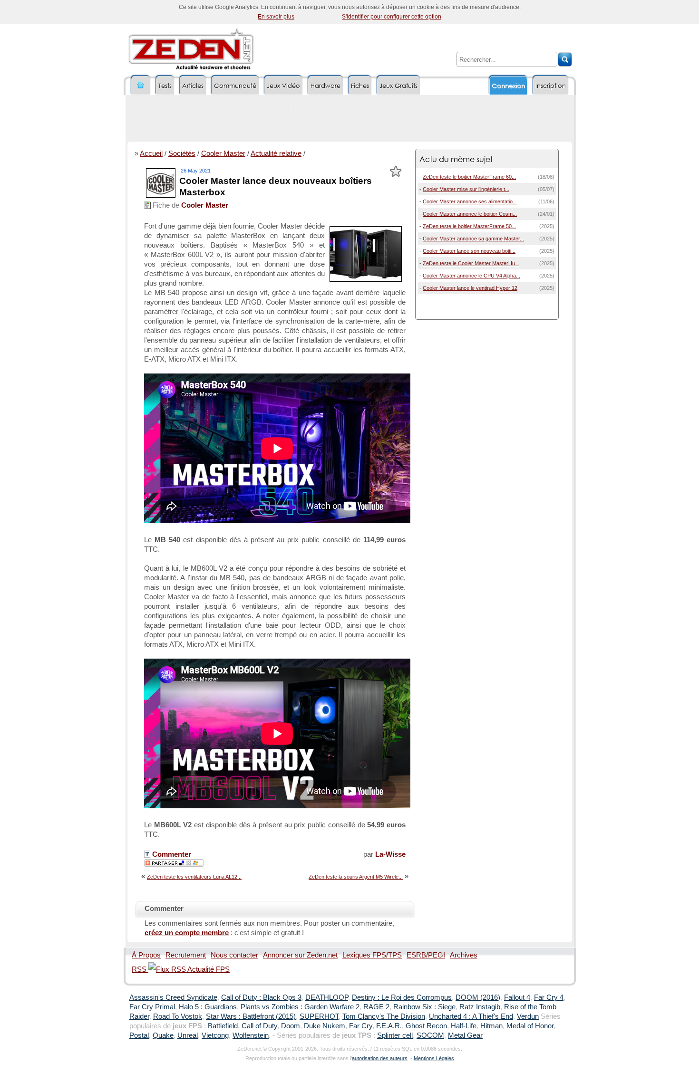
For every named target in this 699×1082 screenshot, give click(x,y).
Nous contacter (234, 955)
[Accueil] (140, 85)
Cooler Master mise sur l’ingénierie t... (466, 189)
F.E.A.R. (389, 1026)
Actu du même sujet (456, 159)
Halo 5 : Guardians (208, 1007)
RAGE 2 (376, 1007)
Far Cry (360, 1026)
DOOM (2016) (478, 997)
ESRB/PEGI (426, 955)
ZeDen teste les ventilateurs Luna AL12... (194, 877)
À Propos (146, 955)
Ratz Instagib (479, 1007)
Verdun (528, 1016)
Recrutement (185, 955)
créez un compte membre (187, 933)
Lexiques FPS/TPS (372, 955)
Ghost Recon (426, 1026)
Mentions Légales (434, 1058)
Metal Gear (465, 1035)
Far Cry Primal (152, 1007)
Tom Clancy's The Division (383, 1016)
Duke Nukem (324, 1026)
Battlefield (223, 1026)
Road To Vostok (177, 1016)
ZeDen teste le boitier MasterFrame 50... (469, 226)
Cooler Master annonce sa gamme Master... (473, 238)
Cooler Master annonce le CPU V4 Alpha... (471, 275)
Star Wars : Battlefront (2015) (251, 1016)
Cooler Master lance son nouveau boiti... (469, 251)
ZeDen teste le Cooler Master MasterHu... (471, 263)
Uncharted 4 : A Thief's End (471, 1016)
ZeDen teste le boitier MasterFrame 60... (469, 177)
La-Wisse (390, 854)
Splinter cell (395, 1035)
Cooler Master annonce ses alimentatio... (470, 201)
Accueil (151, 153)
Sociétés (181, 153)
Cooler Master (223, 153)
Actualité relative (276, 153)
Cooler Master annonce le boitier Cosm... (470, 214)
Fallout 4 (517, 997)
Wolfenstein (251, 1035)
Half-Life (463, 1026)
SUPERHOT (319, 1016)
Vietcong (215, 1035)
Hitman (491, 1026)
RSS (140, 969)
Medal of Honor (529, 1026)
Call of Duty (259, 1026)
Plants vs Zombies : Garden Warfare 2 (300, 1007)
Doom (290, 1026)
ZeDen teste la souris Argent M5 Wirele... (356, 877)
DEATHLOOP (326, 997)
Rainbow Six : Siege (424, 1007)
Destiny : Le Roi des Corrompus (402, 997)
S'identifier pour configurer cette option (391, 16)
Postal (139, 1035)
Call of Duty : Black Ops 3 (261, 997)
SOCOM (430, 1035)
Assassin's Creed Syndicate (173, 997)
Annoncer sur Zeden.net (300, 955)
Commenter (170, 854)
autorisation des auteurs (380, 1058)
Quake (163, 1035)
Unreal (187, 1035)
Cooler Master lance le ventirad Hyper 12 (470, 288)
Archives (463, 955)
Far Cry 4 (548, 997)
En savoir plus (276, 16)
